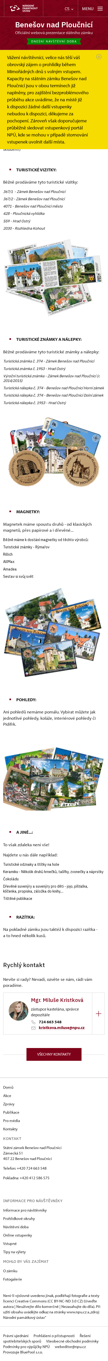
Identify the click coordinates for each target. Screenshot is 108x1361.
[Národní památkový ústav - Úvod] (23, 8)
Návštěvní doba (16, 1226)
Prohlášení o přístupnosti (54, 1335)
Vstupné (10, 1243)
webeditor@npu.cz (70, 1346)
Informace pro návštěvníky (25, 1210)
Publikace (11, 1112)
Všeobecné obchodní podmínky (72, 1341)
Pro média (11, 1120)
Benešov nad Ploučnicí (54, 24)
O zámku (10, 1270)
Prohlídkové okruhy (19, 1218)
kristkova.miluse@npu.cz (62, 1027)
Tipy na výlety (14, 1251)
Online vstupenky (17, 1235)
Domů (8, 1087)
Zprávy (8, 1103)
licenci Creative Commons (25, 1301)
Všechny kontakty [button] (54, 1054)
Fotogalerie (12, 1279)
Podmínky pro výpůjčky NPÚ (27, 1346)
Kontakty (10, 1128)
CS (68, 8)
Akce (7, 1095)
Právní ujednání (16, 1335)
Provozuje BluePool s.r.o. (23, 1352)
